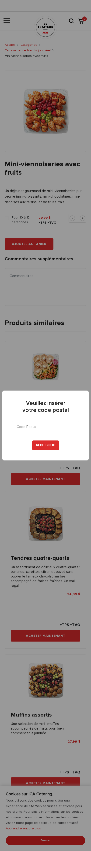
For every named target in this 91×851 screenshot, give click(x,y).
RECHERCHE (45, 445)
